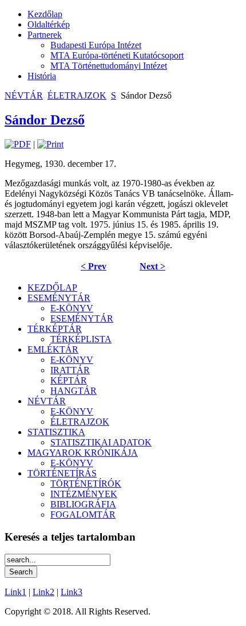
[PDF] (18, 144)
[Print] (50, 144)
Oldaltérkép (48, 24)
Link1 (15, 592)
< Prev (93, 266)
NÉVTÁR (24, 95)
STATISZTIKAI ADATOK (101, 442)
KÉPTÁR (68, 380)
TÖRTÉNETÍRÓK (85, 483)
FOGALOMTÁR (83, 514)
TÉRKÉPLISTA (81, 339)
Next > (152, 266)
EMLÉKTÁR (52, 349)
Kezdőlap (44, 14)
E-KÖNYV (71, 308)
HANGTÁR (73, 391)
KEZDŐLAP (52, 287)
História (41, 76)
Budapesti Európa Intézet (95, 45)
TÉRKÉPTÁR (54, 329)
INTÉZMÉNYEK (83, 494)
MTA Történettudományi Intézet (108, 66)
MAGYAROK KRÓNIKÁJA (82, 452)
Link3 (71, 592)
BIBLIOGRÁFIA (83, 504)
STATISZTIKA (56, 432)
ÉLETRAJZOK (76, 95)
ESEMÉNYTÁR (58, 298)
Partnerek (44, 35)
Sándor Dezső (45, 119)
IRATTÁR (70, 370)
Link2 (43, 592)
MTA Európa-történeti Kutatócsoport (117, 55)
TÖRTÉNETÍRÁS (62, 473)
